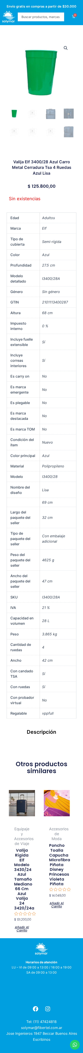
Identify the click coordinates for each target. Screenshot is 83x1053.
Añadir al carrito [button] (22, 928)
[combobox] (41, 16)
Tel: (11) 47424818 (41, 1021)
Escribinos (41, 1039)
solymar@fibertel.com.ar (41, 1027)
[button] (66, 48)
